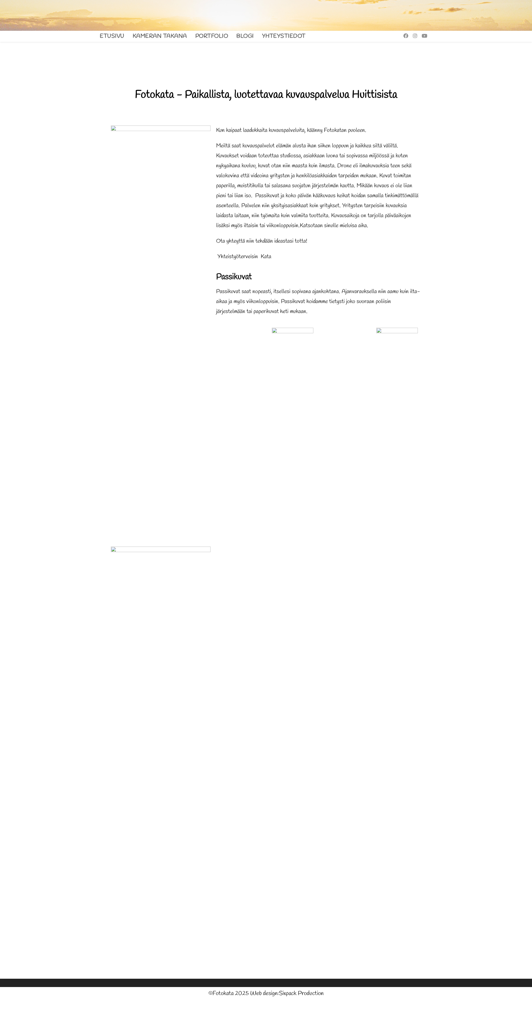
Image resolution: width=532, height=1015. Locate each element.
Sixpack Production (301, 994)
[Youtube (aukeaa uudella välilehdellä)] (424, 36)
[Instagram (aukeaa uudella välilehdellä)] (415, 36)
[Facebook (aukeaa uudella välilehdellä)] (406, 36)
